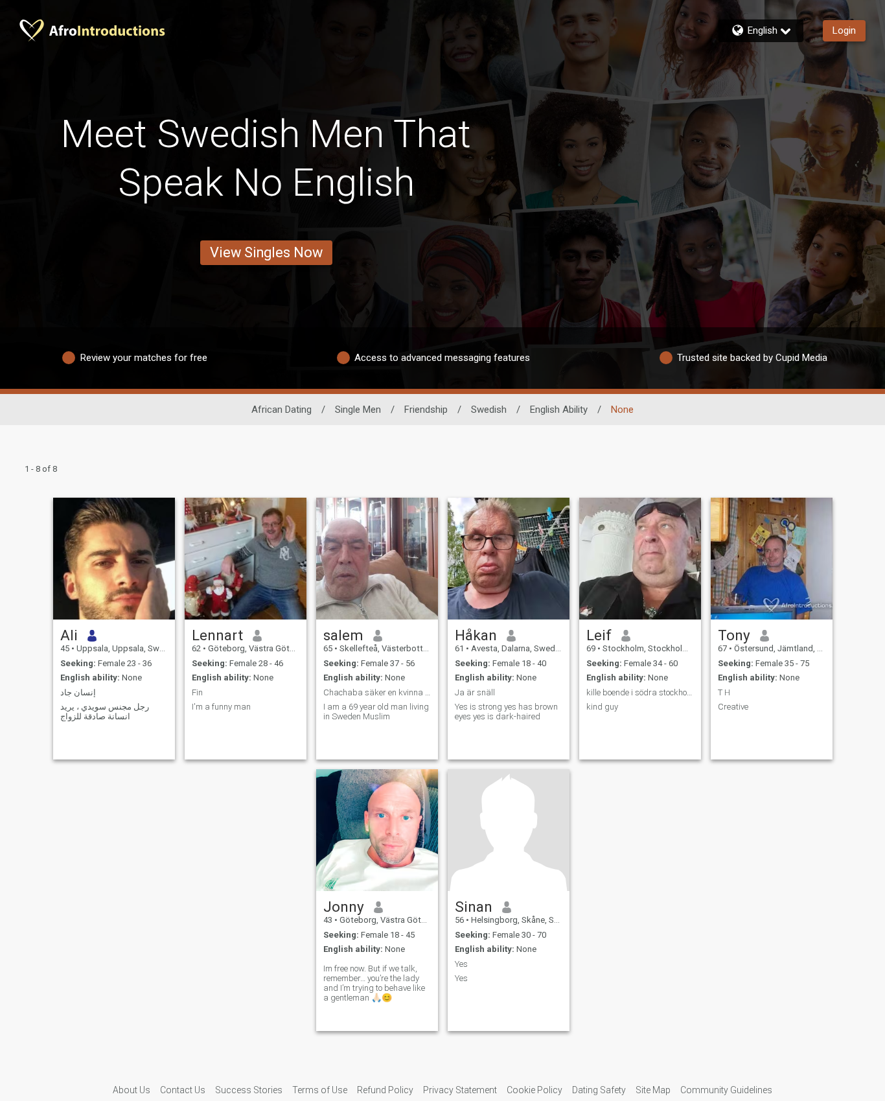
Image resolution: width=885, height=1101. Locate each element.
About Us (131, 1090)
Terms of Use (319, 1090)
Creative (733, 707)
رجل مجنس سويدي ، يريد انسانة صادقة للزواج (104, 711)
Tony (734, 635)
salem (343, 635)
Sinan (473, 906)
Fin (197, 692)
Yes (461, 964)
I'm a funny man (221, 707)
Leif (599, 635)
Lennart (217, 635)
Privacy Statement (460, 1090)
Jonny (343, 906)
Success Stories (248, 1090)
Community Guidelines (726, 1090)
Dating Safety (599, 1090)
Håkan (476, 635)
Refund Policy (385, 1090)
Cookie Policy (534, 1090)
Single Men (358, 409)
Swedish (489, 409)
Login (844, 30)
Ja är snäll (475, 692)
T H (724, 692)
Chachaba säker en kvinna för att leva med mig (377, 692)
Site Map (653, 1090)
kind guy (602, 707)
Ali (69, 635)
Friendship (426, 409)
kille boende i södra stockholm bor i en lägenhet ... (640, 692)
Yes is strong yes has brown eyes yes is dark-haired (506, 711)
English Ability (559, 409)
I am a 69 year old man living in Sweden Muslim (376, 711)
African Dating (281, 409)
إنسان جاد (78, 692)
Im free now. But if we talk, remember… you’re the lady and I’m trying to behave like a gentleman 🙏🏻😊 (374, 983)
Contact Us (182, 1090)
